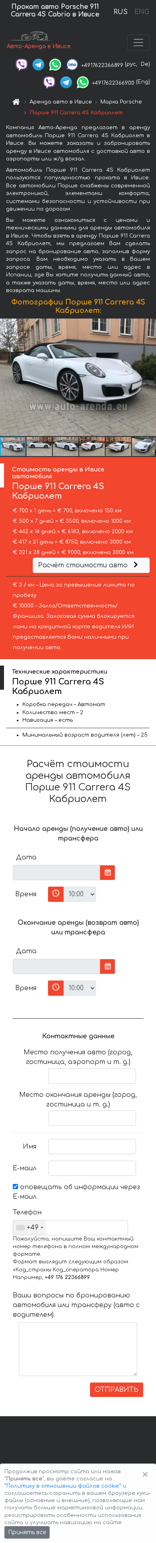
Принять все (27, 1532)
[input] (56, 872)
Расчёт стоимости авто (84, 565)
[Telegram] (38, 64)
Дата (26, 857)
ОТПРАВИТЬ (116, 1389)
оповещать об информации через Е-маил (76, 1192)
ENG (141, 12)
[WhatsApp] (55, 64)
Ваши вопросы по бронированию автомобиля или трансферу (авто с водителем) (76, 1305)
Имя (29, 1146)
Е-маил (24, 1168)
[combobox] (29, 1227)
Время (25, 894)
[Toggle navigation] (138, 43)
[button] (39, 446)
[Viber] (21, 64)
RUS (121, 12)
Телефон (27, 1212)
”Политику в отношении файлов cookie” (62, 1486)
